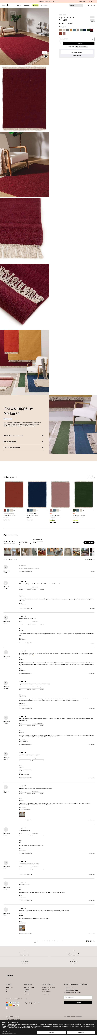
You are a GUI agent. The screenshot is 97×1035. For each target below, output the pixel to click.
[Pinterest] (26, 1003)
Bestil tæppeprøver (78, 52)
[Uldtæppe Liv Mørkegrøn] (84, 494)
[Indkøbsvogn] (94, 5)
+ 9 (14, 510)
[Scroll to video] (46, 56)
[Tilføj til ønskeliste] (61, 43)
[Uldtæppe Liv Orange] (14, 494)
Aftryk (7, 991)
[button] (7, 552)
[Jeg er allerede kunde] (91, 5)
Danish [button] (10, 559)
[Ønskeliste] (89, 5)
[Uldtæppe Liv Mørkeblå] (37, 494)
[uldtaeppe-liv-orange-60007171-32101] (5, 510)
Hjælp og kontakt (81, 1)
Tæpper (19, 5)
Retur (7, 989)
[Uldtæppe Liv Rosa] (60, 494)
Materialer (26, 991)
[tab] (89, 560)
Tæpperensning (27, 989)
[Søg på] (81, 5)
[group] (11, 541)
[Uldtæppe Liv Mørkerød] (91, 30)
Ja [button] (31, 571)
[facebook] (39, 1003)
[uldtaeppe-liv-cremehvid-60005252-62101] (11, 510)
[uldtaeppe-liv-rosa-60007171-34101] (51, 510)
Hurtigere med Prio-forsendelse (80, 46)
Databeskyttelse (45, 989)
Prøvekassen (44, 5)
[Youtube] (30, 1003)
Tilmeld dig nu (78, 1002)
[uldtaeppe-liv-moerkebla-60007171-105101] (28, 510)
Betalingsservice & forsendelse (48, 987)
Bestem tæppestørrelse (29, 987)
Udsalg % (35, 5)
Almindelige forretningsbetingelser (13, 1019)
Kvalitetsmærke (27, 994)
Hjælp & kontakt (9, 987)
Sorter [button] (5, 559)
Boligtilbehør (26, 5)
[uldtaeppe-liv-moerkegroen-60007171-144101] (74, 510)
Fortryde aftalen (45, 994)
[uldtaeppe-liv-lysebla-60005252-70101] (8, 510)
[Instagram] (35, 1003)
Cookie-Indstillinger (46, 991)
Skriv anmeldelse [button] (89, 542)
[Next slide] (92, 477)
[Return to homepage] (5, 5)
